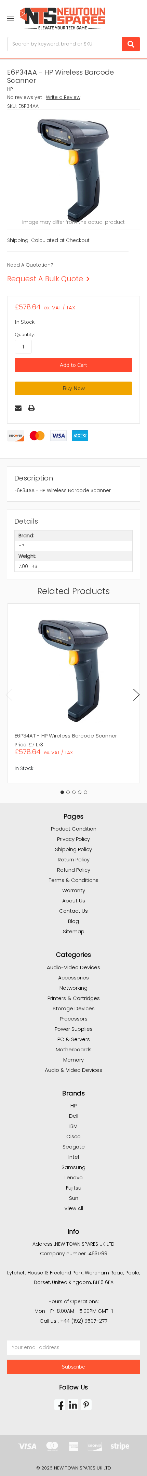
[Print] (31, 408)
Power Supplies (74, 1028)
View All (73, 1208)
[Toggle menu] (10, 18)
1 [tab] (62, 792)
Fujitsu (73, 1187)
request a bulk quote (45, 279)
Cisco (73, 1136)
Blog (73, 921)
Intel (73, 1156)
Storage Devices (74, 1008)
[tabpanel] (73, 693)
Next (136, 694)
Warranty (73, 890)
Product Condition (73, 828)
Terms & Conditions (73, 880)
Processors (74, 1018)
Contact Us (73, 910)
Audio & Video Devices (73, 1070)
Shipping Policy (73, 849)
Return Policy (74, 859)
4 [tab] (79, 792)
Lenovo (74, 1177)
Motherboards (74, 1049)
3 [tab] (74, 792)
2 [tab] (68, 792)
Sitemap (73, 931)
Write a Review (63, 97)
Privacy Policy (73, 839)
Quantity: (25, 334)
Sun (73, 1198)
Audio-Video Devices (73, 967)
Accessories (73, 977)
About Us (73, 900)
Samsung (73, 1167)
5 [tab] (85, 792)
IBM (73, 1126)
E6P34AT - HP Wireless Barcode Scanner (66, 735)
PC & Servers (73, 1039)
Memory (73, 1059)
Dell (73, 1115)
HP (73, 1105)
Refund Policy (73, 869)
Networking (73, 987)
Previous (9, 694)
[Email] (18, 408)
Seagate (74, 1146)
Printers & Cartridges (74, 998)
